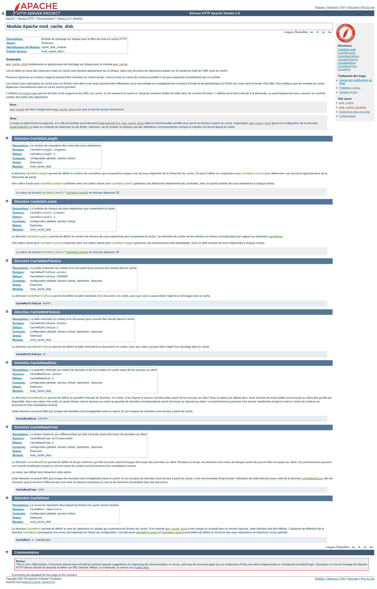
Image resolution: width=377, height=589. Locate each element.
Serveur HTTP (26, 18)
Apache (10, 18)
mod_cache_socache (352, 107)
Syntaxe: (18, 149)
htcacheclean (27, 93)
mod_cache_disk (17, 64)
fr (317, 32)
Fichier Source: (17, 51)
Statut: (11, 43)
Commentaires (347, 116)
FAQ (343, 7)
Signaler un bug (348, 92)
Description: (15, 38)
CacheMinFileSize (348, 59)
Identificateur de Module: (23, 47)
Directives (332, 7)
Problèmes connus (350, 87)
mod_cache (120, 64)
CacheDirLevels (347, 52)
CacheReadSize (347, 62)
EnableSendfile (109, 123)
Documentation (45, 18)
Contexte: (19, 158)
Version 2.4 (63, 18)
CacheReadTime (347, 66)
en (311, 32)
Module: (18, 166)
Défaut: (17, 153)
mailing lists (141, 567)
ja (323, 32)
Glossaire (353, 7)
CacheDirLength (347, 49)
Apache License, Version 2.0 (38, 582)
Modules (320, 7)
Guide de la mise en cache (354, 111)
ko (330, 32)
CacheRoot (344, 69)
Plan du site (367, 7)
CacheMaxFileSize (348, 56)
